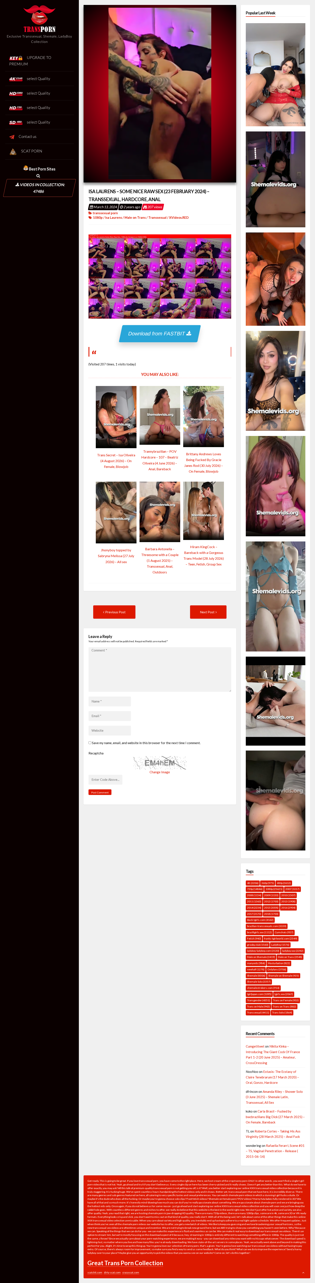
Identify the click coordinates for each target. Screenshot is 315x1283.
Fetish (254, 938)
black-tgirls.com (260, 919)
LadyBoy (280, 944)
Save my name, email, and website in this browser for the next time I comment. (146, 743)
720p (254, 889)
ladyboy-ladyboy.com (263, 950)
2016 (288, 907)
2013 (288, 901)
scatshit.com (94, 1272)
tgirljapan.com (259, 994)
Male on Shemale (261, 957)
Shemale (256, 975)
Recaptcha (96, 753)
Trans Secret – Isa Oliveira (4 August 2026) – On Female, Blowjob (116, 461)
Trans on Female (286, 1000)
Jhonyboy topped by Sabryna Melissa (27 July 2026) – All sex (116, 556)
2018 (271, 913)
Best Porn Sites (42, 169)
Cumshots (284, 932)
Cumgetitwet (255, 1046)
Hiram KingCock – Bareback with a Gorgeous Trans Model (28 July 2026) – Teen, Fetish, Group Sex (203, 555)
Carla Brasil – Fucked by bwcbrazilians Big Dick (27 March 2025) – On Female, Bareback (275, 1116)
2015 (271, 907)
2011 (254, 901)
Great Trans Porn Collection (125, 1262)
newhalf (255, 969)
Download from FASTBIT (157, 333)
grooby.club (257, 944)
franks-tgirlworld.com (280, 938)
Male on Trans (135, 217)
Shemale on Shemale (283, 975)
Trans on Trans (284, 1006)
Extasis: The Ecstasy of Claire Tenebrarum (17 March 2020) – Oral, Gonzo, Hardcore (272, 1077)
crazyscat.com (130, 1272)
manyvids (256, 963)
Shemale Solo (259, 981)
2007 (292, 889)
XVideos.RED (179, 217)
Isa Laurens (113, 217)
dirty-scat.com (112, 1272)
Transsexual (157, 217)
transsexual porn (105, 213)
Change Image (160, 772)
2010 (288, 895)
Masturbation (279, 963)
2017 (254, 913)
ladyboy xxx (292, 950)
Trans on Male (258, 1006)
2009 (271, 895)
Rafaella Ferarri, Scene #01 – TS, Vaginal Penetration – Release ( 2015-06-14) (275, 1151)
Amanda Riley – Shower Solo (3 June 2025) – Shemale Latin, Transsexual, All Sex (274, 1097)
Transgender (258, 1000)
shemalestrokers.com (263, 987)
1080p (98, 217)
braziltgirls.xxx (259, 932)
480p (284, 883)
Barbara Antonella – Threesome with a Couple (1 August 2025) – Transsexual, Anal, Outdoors (159, 560)
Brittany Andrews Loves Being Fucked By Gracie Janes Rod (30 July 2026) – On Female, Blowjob (203, 462)
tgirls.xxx (283, 994)
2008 (254, 895)
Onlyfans (276, 969)
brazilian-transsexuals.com (266, 926)
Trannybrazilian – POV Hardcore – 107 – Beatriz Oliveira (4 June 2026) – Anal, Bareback (159, 460)
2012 (271, 901)
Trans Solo (282, 1012)
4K (252, 883)
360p (267, 883)
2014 (254, 907)
